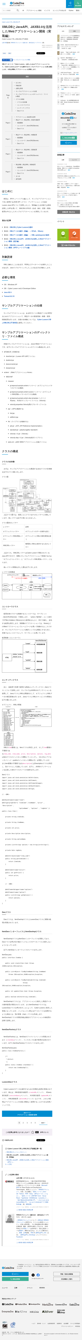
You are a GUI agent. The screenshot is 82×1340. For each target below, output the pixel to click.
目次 (27, 76)
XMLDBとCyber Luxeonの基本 (21, 227)
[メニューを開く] (4, 4)
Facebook (19, 1237)
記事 (24, 1233)
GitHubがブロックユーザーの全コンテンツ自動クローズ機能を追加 (70, 86)
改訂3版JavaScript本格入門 (26, 1200)
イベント (30, 1288)
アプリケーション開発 (34, 10)
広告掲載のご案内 (66, 1279)
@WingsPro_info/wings (27, 1235)
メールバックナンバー (70, 133)
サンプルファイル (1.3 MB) (21, 60)
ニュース (74, 160)
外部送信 (77, 1326)
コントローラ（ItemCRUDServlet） (28, 126)
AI (23, 10)
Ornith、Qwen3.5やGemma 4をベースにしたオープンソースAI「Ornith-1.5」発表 (69, 46)
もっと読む (8, 1164)
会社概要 (66, 1323)
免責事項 (59, 1323)
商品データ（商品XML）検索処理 (26, 135)
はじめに (18, 83)
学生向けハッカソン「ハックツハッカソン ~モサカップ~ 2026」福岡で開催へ (70, 94)
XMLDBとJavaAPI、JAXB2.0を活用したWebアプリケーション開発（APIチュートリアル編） (27, 246)
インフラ (47, 10)
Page (8, 123)
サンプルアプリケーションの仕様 (26, 91)
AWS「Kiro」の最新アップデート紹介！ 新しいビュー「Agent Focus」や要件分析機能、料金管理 (68, 185)
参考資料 (18, 179)
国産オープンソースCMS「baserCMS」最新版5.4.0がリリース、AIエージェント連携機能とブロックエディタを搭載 (70, 66)
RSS (32, 1233)
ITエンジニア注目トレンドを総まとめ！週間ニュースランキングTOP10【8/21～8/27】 (68, 195)
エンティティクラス (23, 108)
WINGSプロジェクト (24, 1220)
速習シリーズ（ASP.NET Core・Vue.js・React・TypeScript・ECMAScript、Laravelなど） (32, 1197)
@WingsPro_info (41, 1233)
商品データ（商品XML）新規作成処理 (28, 120)
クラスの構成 (20, 99)
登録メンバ (26, 1228)
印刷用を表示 (9, 1140)
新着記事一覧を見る (68, 212)
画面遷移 (20, 123)
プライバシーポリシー (67, 1326)
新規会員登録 (69, 138)
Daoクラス (20, 111)
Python (71, 10)
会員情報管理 (51, 1323)
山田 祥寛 (4, 42)
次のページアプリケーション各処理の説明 (27, 1114)
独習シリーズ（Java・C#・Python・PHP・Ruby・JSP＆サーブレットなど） (32, 1194)
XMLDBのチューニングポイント (16, 1152)
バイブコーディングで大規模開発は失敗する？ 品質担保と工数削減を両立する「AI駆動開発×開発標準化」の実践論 (70, 38)
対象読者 (18, 85)
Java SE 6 (8, 292)
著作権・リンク (41, 1323)
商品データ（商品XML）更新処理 (26, 150)
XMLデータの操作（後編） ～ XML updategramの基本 (29, 235)
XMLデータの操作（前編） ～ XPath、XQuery (26, 231)
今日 (63, 31)
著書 (20, 1233)
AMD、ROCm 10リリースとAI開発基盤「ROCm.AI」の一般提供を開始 (69, 80)
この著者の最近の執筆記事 (24, 1210)
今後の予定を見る (69, 245)
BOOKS (42, 1288)
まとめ (18, 176)
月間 (74, 31)
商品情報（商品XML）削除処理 (26, 164)
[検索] (17, 10)
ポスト (41, 53)
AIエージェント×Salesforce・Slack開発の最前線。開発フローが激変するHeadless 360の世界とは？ (68, 168)
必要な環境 (19, 88)
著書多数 (28, 1204)
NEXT (42, 1123)
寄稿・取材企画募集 (66, 1274)
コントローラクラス (23, 105)
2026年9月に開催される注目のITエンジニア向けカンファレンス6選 (68, 177)
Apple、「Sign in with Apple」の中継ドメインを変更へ (70, 53)
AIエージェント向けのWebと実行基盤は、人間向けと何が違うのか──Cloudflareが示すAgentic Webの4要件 (68, 204)
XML (9, 53)
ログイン (69, 143)
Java (4, 53)
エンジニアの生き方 (59, 10)
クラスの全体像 (22, 102)
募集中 (21, 1231)
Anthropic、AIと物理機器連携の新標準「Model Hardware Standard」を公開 (70, 102)
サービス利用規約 (75, 1323)
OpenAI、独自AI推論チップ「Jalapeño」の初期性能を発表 (69, 58)
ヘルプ (33, 1323)
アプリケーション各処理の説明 (25, 117)
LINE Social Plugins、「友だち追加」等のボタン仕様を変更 (69, 73)
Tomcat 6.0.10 (9, 296)
